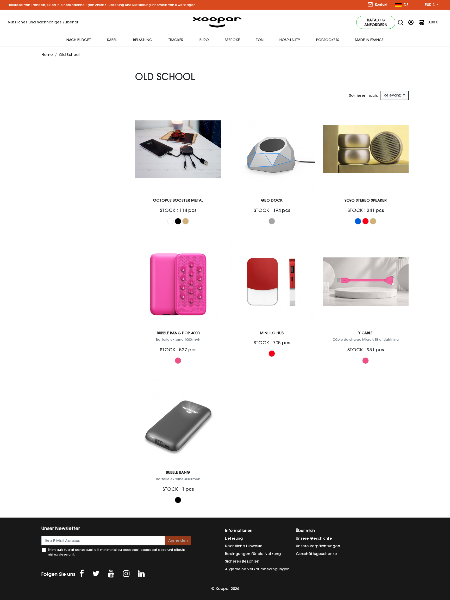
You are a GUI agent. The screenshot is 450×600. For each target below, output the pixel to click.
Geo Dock (272, 200)
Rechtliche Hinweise (243, 546)
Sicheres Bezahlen (242, 561)
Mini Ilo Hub (272, 333)
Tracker (175, 40)
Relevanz (393, 95)
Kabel (112, 40)
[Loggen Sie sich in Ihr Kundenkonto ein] (411, 22)
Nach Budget (78, 40)
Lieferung (234, 538)
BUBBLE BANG (178, 472)
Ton (260, 40)
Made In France (369, 40)
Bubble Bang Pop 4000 (178, 333)
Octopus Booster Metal (178, 200)
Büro (204, 40)
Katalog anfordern (376, 22)
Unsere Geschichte (314, 538)
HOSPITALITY (289, 40)
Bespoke (232, 40)
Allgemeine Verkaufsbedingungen (257, 569)
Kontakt (381, 5)
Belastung (142, 40)
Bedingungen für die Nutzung (253, 553)
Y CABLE (365, 333)
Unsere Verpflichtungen (318, 546)
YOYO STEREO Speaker (366, 200)
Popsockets (327, 40)
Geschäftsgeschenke (316, 553)
